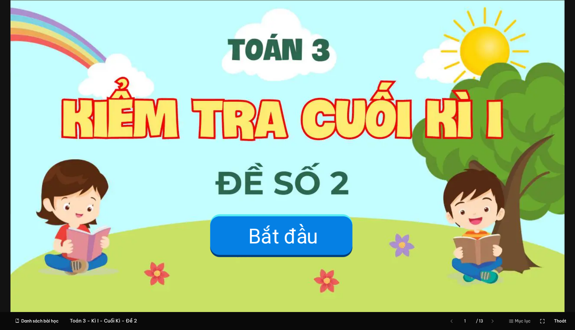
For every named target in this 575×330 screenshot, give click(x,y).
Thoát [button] (560, 321)
